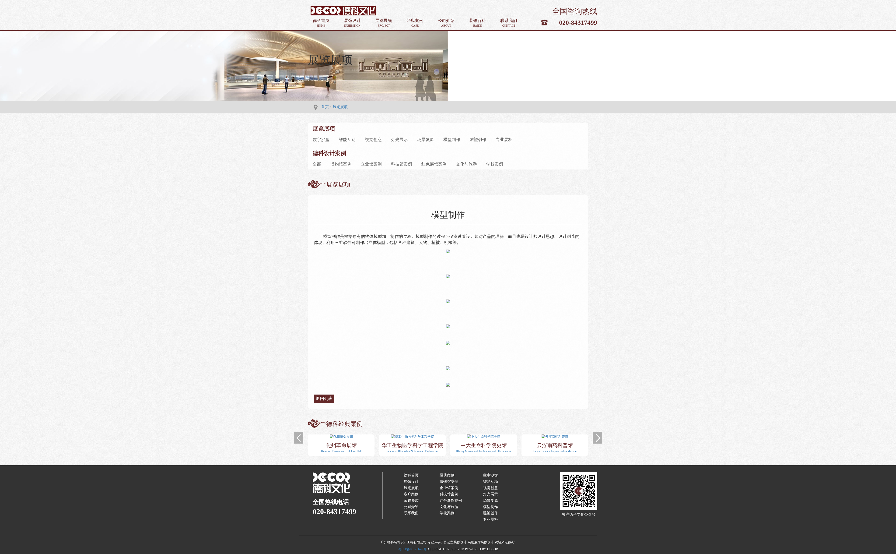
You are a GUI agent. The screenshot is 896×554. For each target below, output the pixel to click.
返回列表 (324, 398)
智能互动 (347, 139)
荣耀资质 (411, 500)
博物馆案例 (340, 164)
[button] (298, 438)
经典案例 (414, 22)
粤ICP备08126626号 (412, 549)
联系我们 (508, 22)
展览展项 (383, 22)
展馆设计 (352, 22)
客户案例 (411, 494)
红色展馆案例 (434, 164)
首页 (325, 107)
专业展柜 (504, 139)
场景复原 (425, 139)
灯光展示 (399, 139)
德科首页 (321, 22)
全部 (317, 164)
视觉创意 (373, 139)
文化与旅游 (466, 164)
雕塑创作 (477, 139)
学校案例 (494, 164)
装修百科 (477, 22)
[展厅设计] (343, 10)
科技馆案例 (401, 164)
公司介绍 (446, 22)
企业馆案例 (371, 164)
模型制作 (451, 139)
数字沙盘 (321, 139)
